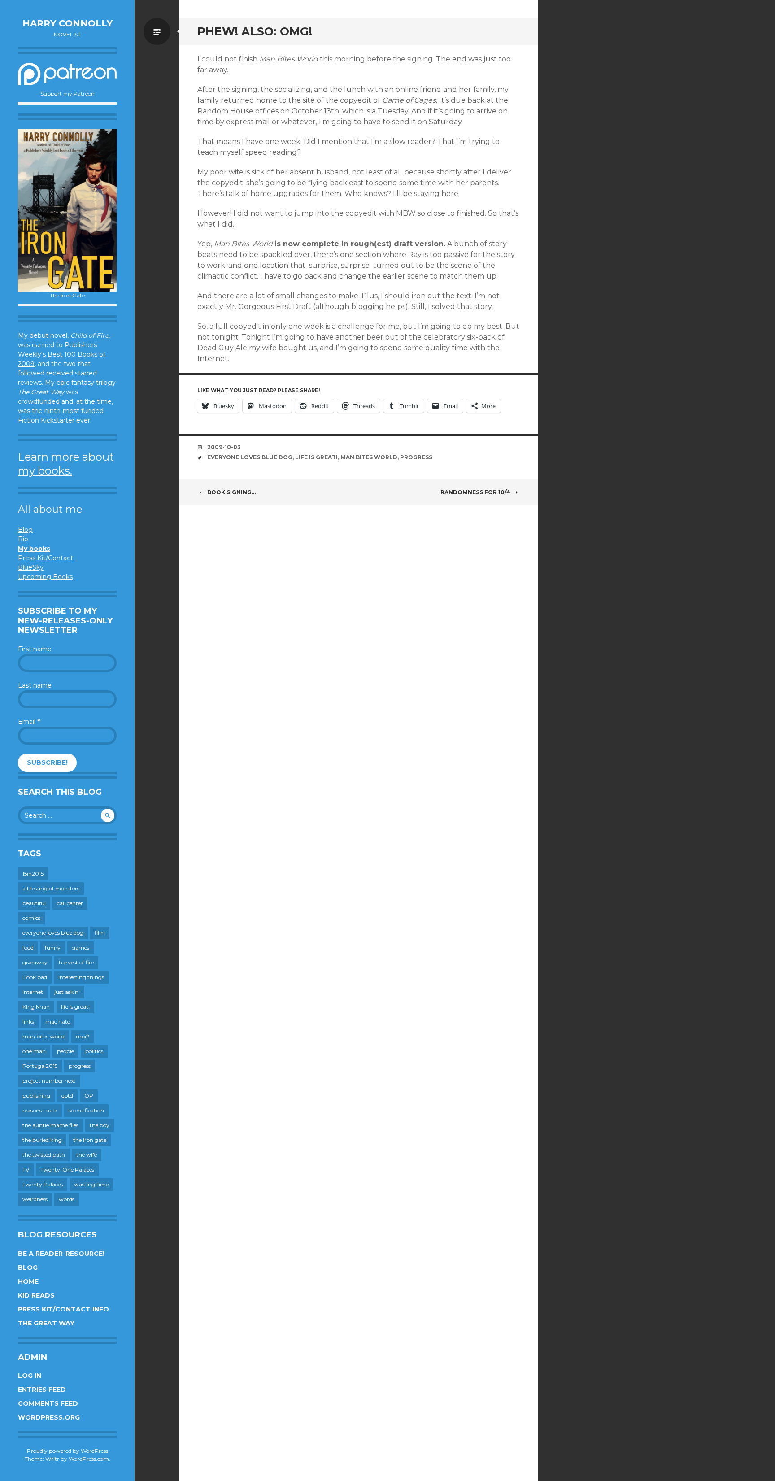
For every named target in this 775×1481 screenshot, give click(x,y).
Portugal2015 (39, 1066)
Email (29, 722)
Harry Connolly (67, 23)
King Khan (36, 1006)
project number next (49, 1080)
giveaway (35, 962)
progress (80, 1066)
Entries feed (42, 1389)
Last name (35, 685)
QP (88, 1095)
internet (32, 992)
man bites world (43, 1036)
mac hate (57, 1021)
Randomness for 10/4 (475, 492)
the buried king (42, 1140)
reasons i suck (39, 1110)
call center (70, 903)
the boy (99, 1125)
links (28, 1021)
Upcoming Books (45, 577)
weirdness (35, 1199)
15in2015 (33, 873)
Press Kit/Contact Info (63, 1309)
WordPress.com (89, 1458)
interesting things (81, 977)
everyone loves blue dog (52, 932)
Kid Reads (36, 1295)
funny (53, 947)
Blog (25, 530)
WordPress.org (49, 1417)
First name (35, 649)
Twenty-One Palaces (67, 1169)
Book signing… (231, 492)
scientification (86, 1110)
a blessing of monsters (50, 888)
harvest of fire (76, 962)
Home (28, 1281)
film (100, 932)
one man (34, 1051)
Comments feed (48, 1403)
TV (25, 1169)
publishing (36, 1095)
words (66, 1199)
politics (94, 1051)
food (28, 947)
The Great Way (46, 1323)
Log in (29, 1376)
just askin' (67, 992)
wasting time (91, 1184)
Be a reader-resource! (61, 1254)
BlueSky (31, 567)
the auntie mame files (50, 1125)
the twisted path (43, 1154)
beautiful (34, 903)
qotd (67, 1095)
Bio (23, 539)
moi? (82, 1036)
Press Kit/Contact (45, 558)
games (80, 947)
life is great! (75, 1006)
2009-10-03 (224, 447)
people (65, 1051)
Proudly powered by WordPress (67, 1450)
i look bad (34, 977)
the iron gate (89, 1140)
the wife (86, 1154)
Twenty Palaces (42, 1184)
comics (31, 918)
